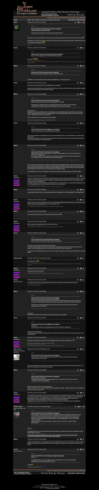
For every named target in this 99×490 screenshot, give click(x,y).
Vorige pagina (71, 20)
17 (78, 17)
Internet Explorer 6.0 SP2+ (47, 487)
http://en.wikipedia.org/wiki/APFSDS (40, 30)
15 (76, 17)
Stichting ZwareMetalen (53, 488)
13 (73, 17)
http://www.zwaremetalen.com (49, 484)
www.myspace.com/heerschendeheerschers (38, 435)
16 (77, 17)
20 (83, 17)
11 (70, 17)
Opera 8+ (57, 487)
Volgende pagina (80, 20)
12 (71, 17)
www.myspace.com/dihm (55, 435)
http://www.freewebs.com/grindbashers (51, 436)
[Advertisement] (62, 6)
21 (84, 17)
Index (42, 14)
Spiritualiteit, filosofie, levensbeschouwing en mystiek (50, 14)
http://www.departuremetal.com (34, 436)
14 (74, 17)
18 (80, 17)
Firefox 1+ (63, 487)
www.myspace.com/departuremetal (69, 435)
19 (81, 17)
